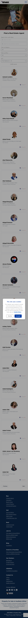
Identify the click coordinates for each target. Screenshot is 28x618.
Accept (18, 316)
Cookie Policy (17, 312)
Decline (10, 316)
